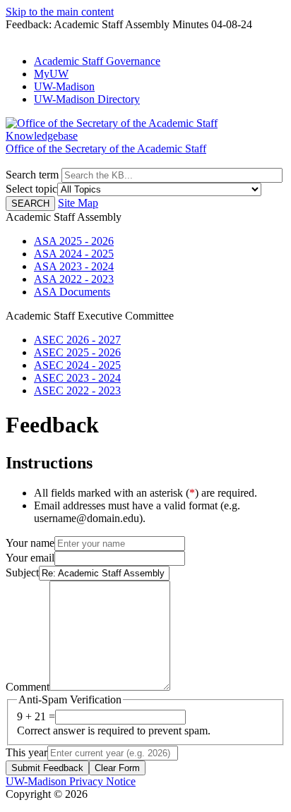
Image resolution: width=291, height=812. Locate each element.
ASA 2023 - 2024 (74, 266)
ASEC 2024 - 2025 (77, 365)
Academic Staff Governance (97, 61)
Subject (22, 572)
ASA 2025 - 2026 (74, 241)
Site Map (78, 203)
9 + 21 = (36, 716)
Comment (27, 687)
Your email (30, 558)
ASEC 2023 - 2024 (77, 378)
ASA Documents (72, 292)
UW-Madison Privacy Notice (71, 781)
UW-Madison (64, 86)
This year (26, 752)
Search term (32, 175)
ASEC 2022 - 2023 (77, 390)
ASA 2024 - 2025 (74, 254)
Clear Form (117, 768)
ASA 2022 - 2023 (74, 279)
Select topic (31, 189)
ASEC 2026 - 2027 (77, 340)
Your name (30, 543)
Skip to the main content (60, 12)
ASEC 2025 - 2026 (77, 352)
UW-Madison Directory (87, 99)
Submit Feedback (47, 768)
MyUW (51, 74)
